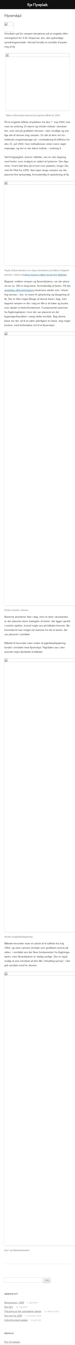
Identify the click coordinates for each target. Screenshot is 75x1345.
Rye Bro (8, 1307)
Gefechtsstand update (16, 1320)
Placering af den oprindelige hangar (22, 1311)
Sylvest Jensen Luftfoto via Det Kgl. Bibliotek (45, 275)
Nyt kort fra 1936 (13, 1315)
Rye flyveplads (12, 1342)
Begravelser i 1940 (14, 1302)
